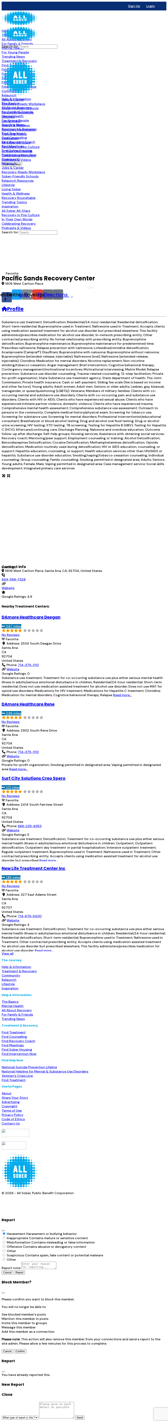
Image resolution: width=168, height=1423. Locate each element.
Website (8, 588)
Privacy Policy (12, 1115)
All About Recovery (17, 1010)
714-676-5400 (30, 916)
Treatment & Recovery (19, 971)
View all (8, 953)
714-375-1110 (28, 665)
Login (150, 6)
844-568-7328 (14, 579)
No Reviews (10, 635)
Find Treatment (14, 1032)
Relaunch (9, 980)
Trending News (13, 1019)
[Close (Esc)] (3, 1230)
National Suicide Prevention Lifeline (29, 1067)
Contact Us (11, 1123)
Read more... (122, 695)
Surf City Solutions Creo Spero (33, 778)
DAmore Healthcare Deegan (31, 617)
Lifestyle (8, 984)
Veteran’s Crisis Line (17, 1076)
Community (11, 975)
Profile (15, 309)
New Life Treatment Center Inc (33, 868)
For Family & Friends (17, 1014)
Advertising (11, 1102)
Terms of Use (12, 1110)
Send (80, 1417)
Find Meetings (13, 1045)
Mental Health (13, 1006)
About (6, 1093)
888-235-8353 (30, 826)
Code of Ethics (13, 1119)
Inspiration (10, 988)
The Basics (10, 1001)
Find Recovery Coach (18, 1041)
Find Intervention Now (19, 1054)
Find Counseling (14, 1036)
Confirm (20, 1351)
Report (19, 1272)
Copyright (9, 1106)
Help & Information (16, 967)
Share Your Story (15, 1097)
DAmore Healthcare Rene (28, 704)
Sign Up (134, 6)
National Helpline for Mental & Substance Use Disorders (45, 1071)
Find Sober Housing (17, 1049)
